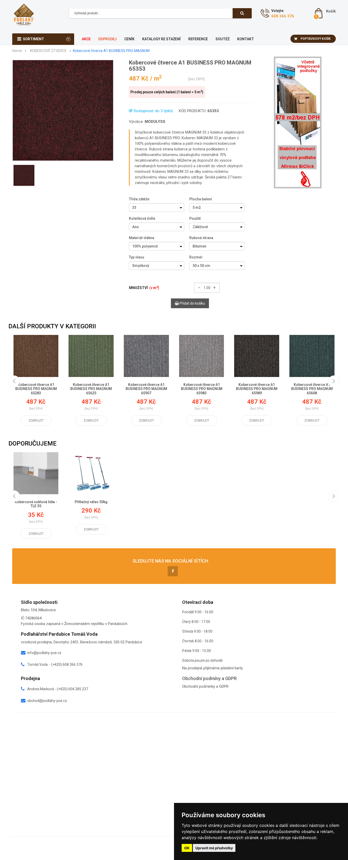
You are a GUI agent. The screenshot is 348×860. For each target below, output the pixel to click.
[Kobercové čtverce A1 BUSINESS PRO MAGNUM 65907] (146, 356)
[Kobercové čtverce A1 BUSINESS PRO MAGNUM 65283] (36, 356)
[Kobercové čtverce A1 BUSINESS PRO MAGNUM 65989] (256, 356)
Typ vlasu (136, 257)
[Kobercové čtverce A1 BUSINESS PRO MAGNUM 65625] (91, 356)
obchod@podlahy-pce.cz (47, 701)
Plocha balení (200, 199)
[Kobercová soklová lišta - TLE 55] (36, 473)
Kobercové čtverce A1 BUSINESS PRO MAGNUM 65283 (36, 389)
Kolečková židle (142, 218)
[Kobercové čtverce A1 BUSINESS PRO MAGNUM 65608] (311, 356)
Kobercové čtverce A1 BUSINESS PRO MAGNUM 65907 (146, 389)
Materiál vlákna (141, 238)
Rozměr (196, 257)
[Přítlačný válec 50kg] (91, 473)
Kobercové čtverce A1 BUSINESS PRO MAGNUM (111, 51)
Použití (195, 218)
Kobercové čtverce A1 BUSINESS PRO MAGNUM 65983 (201, 389)
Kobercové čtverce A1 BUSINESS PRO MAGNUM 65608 (312, 389)
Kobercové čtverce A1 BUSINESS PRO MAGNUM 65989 (256, 389)
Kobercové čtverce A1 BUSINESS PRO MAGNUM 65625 (91, 389)
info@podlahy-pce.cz (44, 653)
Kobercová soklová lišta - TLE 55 (36, 504)
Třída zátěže (139, 199)
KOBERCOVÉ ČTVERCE (48, 51)
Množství (144, 287)
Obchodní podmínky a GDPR (205, 686)
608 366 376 (282, 16)
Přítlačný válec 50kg (91, 502)
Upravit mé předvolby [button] (214, 848)
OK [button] (187, 848)
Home (17, 51)
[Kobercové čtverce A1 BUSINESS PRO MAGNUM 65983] (201, 356)
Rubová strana (201, 238)
